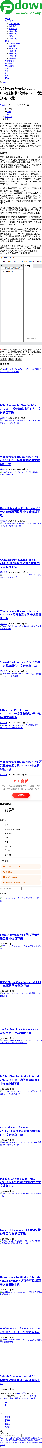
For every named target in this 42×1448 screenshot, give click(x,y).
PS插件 (6, 1440)
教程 (6, 76)
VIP (8, 78)
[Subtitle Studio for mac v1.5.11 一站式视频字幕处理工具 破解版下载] (21, 1342)
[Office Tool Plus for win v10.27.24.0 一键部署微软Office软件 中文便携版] (21, 676)
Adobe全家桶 (14, 24)
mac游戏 (10, 66)
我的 (8, 1424)
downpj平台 (22, 1393)
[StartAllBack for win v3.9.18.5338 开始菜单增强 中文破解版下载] (21, 629)
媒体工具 (13, 31)
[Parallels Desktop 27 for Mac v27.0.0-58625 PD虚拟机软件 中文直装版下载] (21, 1145)
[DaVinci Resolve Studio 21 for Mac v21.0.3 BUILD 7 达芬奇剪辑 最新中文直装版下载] (21, 1243)
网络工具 (13, 34)
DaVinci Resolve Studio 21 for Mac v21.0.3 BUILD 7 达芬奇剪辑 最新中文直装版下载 (21, 1280)
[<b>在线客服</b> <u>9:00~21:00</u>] (5, 1405)
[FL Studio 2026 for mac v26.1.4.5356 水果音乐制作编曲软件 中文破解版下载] (21, 1094)
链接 (19, 359)
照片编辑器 (22, 1442)
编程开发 (13, 36)
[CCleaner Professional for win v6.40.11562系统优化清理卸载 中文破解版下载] (21, 526)
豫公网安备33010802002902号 (23, 1398)
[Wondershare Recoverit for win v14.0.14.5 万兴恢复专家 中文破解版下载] (21, 577)
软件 (8, 1420)
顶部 (8, 1427)
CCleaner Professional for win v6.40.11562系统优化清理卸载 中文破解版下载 (20, 563)
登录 (7, 82)
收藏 (4, 359)
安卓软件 (10, 61)
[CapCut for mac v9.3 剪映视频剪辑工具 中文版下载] (21, 901)
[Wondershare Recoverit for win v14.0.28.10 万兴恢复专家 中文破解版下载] (21, 423)
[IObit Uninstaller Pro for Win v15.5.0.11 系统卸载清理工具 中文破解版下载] (21, 372)
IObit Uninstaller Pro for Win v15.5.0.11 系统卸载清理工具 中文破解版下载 (20, 409)
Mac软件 (10, 21)
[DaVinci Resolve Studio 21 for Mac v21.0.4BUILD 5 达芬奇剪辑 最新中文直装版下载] (21, 1043)
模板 (6, 71)
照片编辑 (14, 1442)
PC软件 (9, 41)
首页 (8, 19)
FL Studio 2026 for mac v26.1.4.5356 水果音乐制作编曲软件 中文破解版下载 (20, 1131)
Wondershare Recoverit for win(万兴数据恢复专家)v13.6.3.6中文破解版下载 (21, 765)
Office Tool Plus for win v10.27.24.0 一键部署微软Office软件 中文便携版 (20, 713)
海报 (11, 359)
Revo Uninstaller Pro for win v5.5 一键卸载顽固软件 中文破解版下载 (20, 512)
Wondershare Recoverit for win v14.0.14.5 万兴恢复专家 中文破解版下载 (20, 614)
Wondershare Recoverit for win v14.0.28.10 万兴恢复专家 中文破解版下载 (20, 460)
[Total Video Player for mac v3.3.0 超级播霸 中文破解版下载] (21, 996)
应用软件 (13, 26)
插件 (6, 68)
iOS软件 (9, 63)
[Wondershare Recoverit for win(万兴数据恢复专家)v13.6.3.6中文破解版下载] (21, 728)
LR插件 (28, 1438)
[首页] (6, 1403)
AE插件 (22, 1438)
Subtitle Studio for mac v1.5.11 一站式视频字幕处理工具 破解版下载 (20, 1380)
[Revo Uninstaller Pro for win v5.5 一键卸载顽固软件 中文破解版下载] (21, 474)
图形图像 (13, 29)
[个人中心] (5, 1409)
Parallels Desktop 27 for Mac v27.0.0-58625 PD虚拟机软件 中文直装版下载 (20, 1182)
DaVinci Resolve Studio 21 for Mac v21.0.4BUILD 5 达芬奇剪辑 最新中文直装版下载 (21, 1080)
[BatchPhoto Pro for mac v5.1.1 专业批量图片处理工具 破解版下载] (21, 1294)
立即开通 (21, 795)
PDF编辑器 (35, 1438)
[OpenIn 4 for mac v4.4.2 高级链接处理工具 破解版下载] (21, 1196)
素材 (6, 73)
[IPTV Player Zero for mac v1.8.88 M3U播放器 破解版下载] (21, 949)
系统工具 (13, 39)
